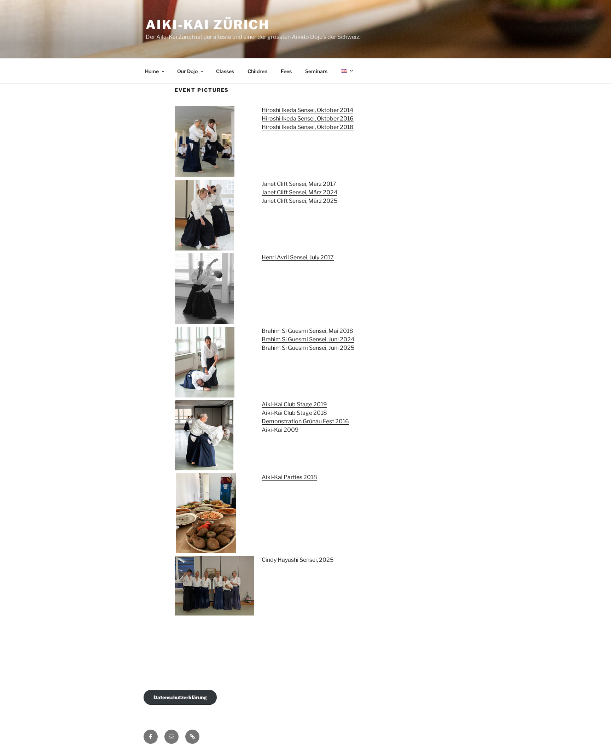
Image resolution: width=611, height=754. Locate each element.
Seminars (316, 71)
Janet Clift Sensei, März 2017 (299, 184)
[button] (192, 737)
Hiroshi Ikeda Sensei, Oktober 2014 (307, 110)
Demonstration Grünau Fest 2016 (305, 421)
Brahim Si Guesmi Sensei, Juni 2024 (308, 339)
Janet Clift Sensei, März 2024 (299, 192)
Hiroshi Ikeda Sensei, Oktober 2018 (308, 127)
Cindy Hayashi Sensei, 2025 (297, 559)
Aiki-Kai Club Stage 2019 (294, 404)
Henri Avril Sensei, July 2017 (298, 257)
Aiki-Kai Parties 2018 (289, 477)
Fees (286, 71)
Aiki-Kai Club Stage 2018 (294, 413)
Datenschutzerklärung (180, 697)
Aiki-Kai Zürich (207, 25)
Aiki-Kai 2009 (280, 429)
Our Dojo (187, 71)
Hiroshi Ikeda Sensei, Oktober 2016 (308, 118)
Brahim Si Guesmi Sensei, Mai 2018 (307, 331)
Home (152, 71)
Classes (225, 71)
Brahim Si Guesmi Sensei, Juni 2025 (308, 347)
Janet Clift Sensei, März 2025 (299, 201)
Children (257, 71)
